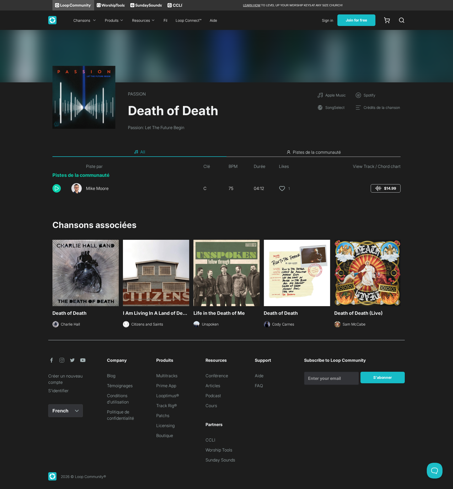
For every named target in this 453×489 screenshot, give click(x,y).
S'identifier (58, 390)
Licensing (165, 425)
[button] (59, 188)
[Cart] (387, 20)
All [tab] (142, 152)
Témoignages (120, 385)
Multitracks (166, 375)
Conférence (217, 375)
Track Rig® (166, 405)
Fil (165, 20)
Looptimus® (167, 395)
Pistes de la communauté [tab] (317, 152)
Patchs (162, 415)
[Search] (401, 20)
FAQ (259, 385)
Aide (213, 20)
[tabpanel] (226, 180)
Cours (211, 405)
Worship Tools (219, 450)
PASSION (137, 94)
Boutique (164, 435)
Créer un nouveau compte (65, 379)
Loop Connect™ (188, 20)
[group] (386, 188)
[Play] (56, 188)
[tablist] (226, 152)
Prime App (166, 385)
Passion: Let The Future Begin (156, 127)
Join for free (356, 20)
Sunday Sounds (220, 460)
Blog (111, 375)
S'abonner (382, 377)
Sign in (327, 20)
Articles (213, 385)
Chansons (81, 20)
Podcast (213, 395)
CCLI (210, 440)
